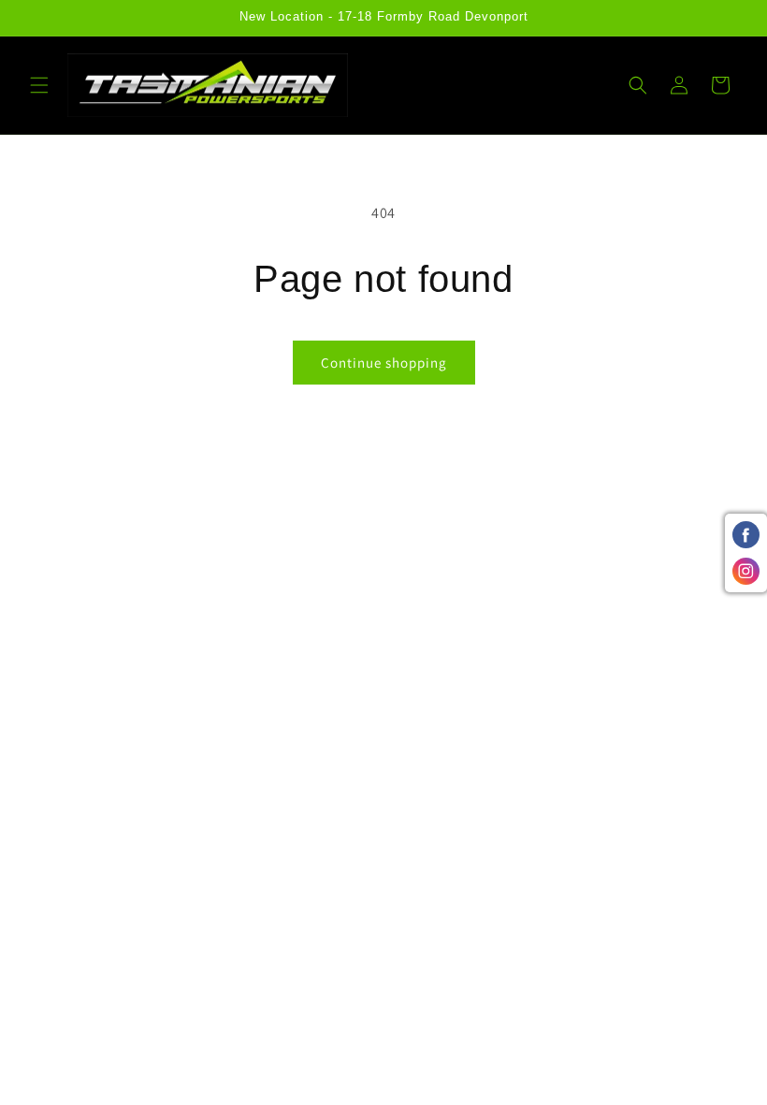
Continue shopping (384, 362)
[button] (39, 85)
